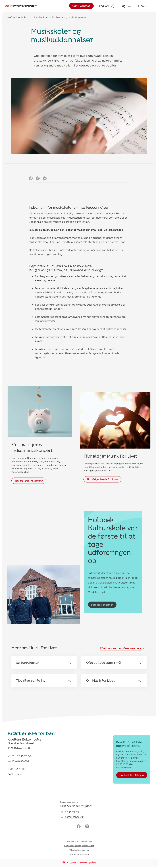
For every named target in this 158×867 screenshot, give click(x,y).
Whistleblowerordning (79, 850)
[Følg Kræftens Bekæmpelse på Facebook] (79, 826)
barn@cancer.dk (74, 816)
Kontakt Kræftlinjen (132, 775)
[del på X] (38, 178)
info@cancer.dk (21, 760)
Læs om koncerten (102, 604)
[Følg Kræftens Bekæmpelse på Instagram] (87, 826)
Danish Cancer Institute (79, 854)
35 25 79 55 (72, 812)
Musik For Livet (40, 17)
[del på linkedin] (45, 178)
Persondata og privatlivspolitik (79, 841)
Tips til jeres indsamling (29, 480)
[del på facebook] (31, 178)
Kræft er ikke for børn (18, 17)
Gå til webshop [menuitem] (81, 5)
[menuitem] (106, 6)
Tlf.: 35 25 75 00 (21, 756)
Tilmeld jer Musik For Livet (102, 479)
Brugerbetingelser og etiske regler (79, 845)
